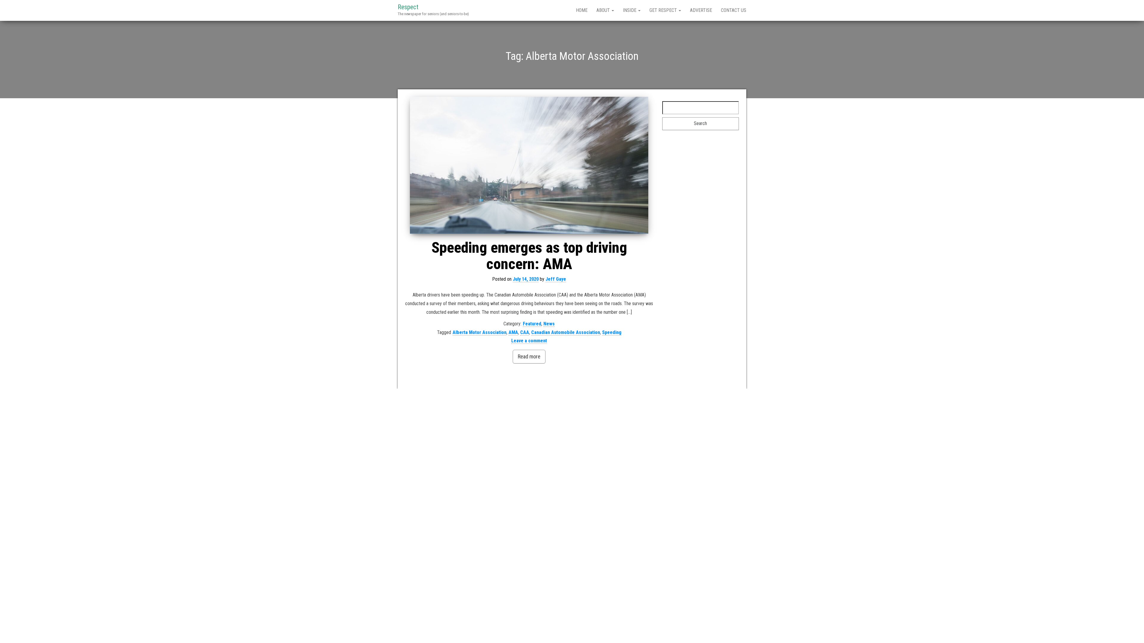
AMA (513, 332)
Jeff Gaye (555, 279)
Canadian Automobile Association (565, 332)
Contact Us (733, 10)
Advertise (701, 10)
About (603, 10)
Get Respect (663, 10)
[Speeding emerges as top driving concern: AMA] (529, 165)
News (549, 324)
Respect (408, 7)
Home (581, 10)
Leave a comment (529, 341)
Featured (532, 324)
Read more (529, 356)
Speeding (611, 332)
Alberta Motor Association (479, 332)
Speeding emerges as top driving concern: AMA (529, 256)
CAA (524, 332)
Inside (630, 10)
